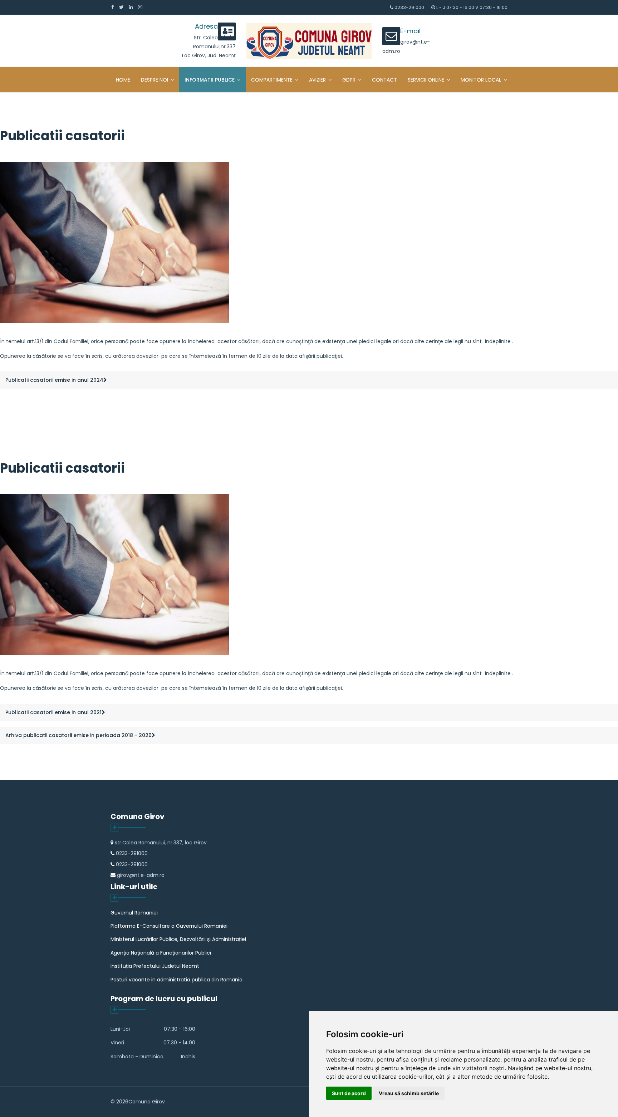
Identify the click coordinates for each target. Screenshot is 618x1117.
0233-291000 (409, 7)
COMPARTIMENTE (272, 79)
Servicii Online (426, 79)
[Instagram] (140, 7)
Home (123, 79)
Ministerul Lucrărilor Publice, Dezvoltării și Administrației (178, 939)
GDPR (348, 79)
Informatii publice (210, 79)
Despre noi (154, 79)
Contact (384, 79)
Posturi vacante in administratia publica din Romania (176, 979)
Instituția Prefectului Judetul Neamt (155, 966)
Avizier (317, 79)
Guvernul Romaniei (134, 912)
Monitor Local (481, 79)
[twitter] (121, 7)
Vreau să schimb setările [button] (409, 1093)
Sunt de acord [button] (349, 1093)
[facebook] (112, 7)
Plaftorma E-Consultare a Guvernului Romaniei (169, 926)
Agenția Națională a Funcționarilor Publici (161, 952)
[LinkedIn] (131, 7)
